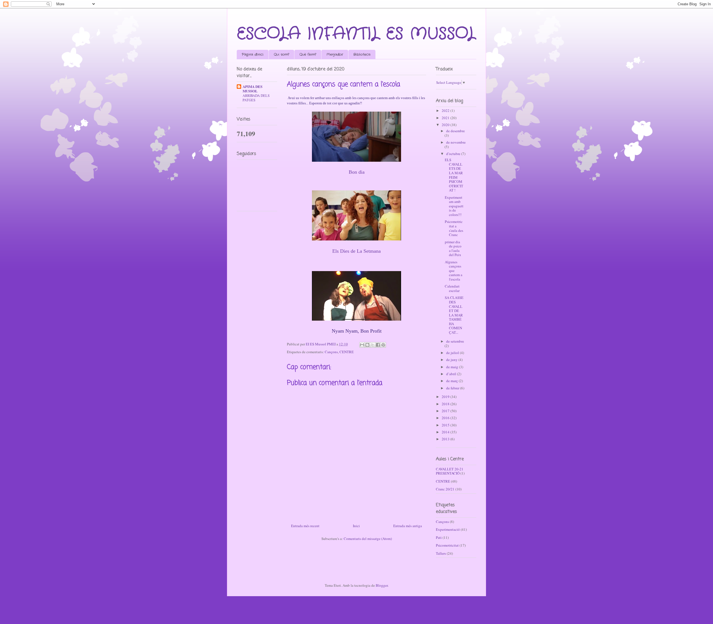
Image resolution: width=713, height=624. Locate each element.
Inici (356, 525)
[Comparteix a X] (372, 345)
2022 (446, 110)
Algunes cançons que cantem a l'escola (453, 270)
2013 (446, 438)
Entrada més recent (305, 525)
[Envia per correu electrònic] (362, 345)
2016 (446, 417)
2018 (446, 403)
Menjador (334, 54)
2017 (446, 410)
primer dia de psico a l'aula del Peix (453, 248)
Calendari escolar (452, 288)
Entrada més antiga (407, 525)
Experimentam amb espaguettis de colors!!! (454, 206)
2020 (446, 124)
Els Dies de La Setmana (356, 251)
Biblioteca (361, 54)
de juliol (453, 352)
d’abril (451, 373)
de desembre (455, 130)
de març (452, 380)
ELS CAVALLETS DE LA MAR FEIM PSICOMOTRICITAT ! (454, 175)
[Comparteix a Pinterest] (383, 345)
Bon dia (357, 172)
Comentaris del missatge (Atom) (368, 538)
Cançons (331, 351)
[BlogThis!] (367, 345)
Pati (439, 537)
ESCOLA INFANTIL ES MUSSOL (356, 34)
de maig (452, 366)
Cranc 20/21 (445, 489)
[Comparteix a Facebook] (378, 345)
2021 (446, 117)
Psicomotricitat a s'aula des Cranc (454, 228)
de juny (452, 359)
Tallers (441, 553)
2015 (446, 425)
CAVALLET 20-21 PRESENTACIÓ (449, 471)
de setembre (455, 341)
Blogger (382, 585)
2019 (446, 396)
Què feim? (307, 54)
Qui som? (281, 54)
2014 (446, 431)
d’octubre (453, 153)
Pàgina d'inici (252, 54)
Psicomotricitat (447, 545)
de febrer (453, 387)
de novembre (456, 142)
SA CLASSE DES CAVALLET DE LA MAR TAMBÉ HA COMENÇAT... (454, 315)
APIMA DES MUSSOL (252, 89)
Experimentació (448, 529)
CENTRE (347, 351)
